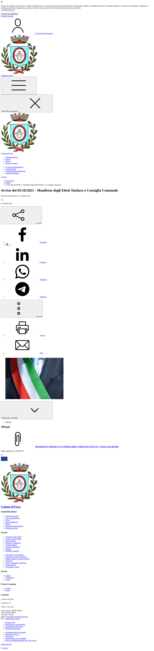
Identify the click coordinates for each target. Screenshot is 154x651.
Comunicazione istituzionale (15, 171)
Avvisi (7, 580)
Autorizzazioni (10, 565)
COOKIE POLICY (8, 10)
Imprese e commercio (13, 543)
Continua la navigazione (9, 14)
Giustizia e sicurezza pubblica (15, 557)
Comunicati (9, 578)
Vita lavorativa (10, 541)
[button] (11, 157)
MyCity (5, 648)
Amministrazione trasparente (15, 632)
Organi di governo (11, 516)
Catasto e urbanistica (12, 547)
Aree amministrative (12, 518)
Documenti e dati (11, 528)
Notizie (8, 576)
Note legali (9, 636)
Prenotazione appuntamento (15, 624)
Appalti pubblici (11, 545)
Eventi (7, 590)
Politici (7, 524)
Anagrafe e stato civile (13, 537)
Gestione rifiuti (10, 169)
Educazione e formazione (14, 555)
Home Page (9, 181)
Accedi (3, 177)
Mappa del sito (6, 644)
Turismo (8, 549)
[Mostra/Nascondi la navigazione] (19, 85)
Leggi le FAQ (10, 622)
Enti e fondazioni (11, 522)
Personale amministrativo (14, 526)
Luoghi (8, 588)
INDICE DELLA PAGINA (10, 418)
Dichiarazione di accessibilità (15, 638)
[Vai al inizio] (2, 455)
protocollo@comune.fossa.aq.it (17, 617)
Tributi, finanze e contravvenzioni (17, 559)
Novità (7, 183)
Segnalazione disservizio (14, 627)
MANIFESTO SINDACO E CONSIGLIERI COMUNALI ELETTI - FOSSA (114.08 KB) (76, 447)
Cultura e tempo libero (13, 539)
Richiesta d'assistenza (13, 629)
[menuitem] (26, 242)
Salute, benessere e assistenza (15, 563)
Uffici (7, 520)
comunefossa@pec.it (12, 619)
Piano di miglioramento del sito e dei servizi (20, 640)
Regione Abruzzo (7, 16)
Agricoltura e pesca (12, 567)
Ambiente (8, 561)
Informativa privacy (12, 634)
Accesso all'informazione (14, 167)
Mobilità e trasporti (12, 551)
